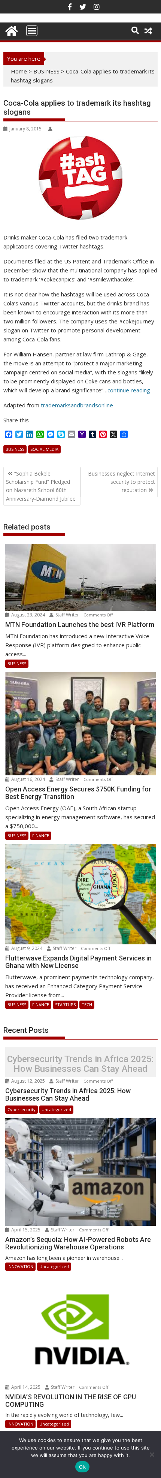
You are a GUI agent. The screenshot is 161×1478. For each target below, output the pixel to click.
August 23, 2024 (28, 615)
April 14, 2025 (26, 1387)
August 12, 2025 (28, 1081)
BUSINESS (46, 71)
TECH (87, 1004)
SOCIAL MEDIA (44, 449)
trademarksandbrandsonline (77, 405)
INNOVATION (20, 1266)
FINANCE (40, 835)
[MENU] (31, 30)
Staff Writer (67, 615)
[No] (151, 1454)
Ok (82, 1467)
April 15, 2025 (26, 1230)
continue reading (128, 390)
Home (19, 71)
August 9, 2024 (26, 948)
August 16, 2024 (28, 779)
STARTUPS (65, 1004)
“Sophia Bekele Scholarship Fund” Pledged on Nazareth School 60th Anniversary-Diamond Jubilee (41, 486)
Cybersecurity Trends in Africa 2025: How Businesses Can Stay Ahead (80, 1064)
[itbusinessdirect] (11, 30)
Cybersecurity (21, 1109)
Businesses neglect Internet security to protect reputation (121, 482)
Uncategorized (56, 1109)
